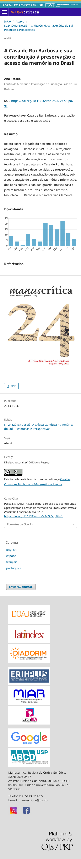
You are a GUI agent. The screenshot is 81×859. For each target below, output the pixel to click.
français (11, 562)
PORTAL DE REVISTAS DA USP (23, 5)
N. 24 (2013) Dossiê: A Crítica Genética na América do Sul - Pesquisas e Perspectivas (39, 28)
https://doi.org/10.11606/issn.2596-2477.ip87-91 (33, 516)
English (11, 549)
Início (7, 21)
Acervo (20, 21)
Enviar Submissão (21, 587)
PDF (13, 386)
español (11, 556)
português (13, 568)
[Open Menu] (4, 12)
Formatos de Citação (20, 524)
